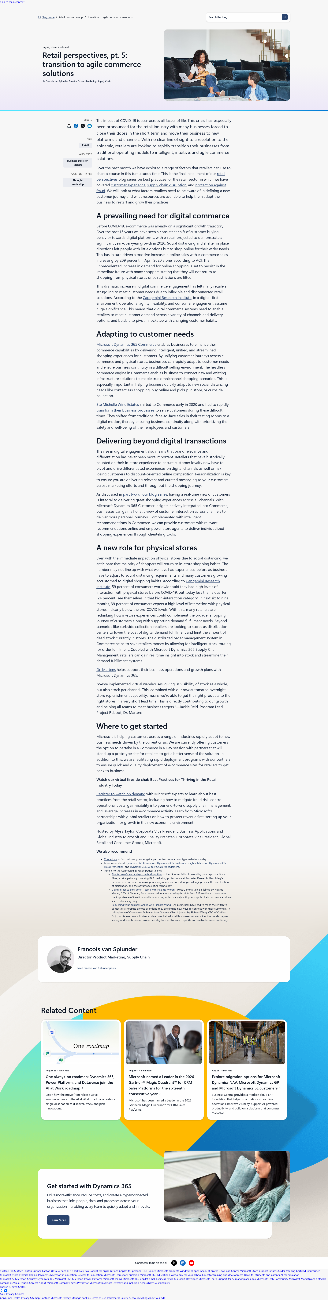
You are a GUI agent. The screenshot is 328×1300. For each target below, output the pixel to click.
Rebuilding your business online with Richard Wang (141, 904)
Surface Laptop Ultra (45, 1270)
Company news (67, 1282)
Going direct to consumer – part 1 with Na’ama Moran (143, 889)
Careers (33, 1282)
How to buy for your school (185, 1274)
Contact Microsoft (51, 1297)
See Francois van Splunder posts (96, 967)
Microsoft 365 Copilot (135, 1278)
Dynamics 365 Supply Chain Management (154, 866)
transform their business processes (125, 410)
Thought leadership (78, 182)
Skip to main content (12, 1)
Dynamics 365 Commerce (141, 863)
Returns (273, 1270)
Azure (170, 1278)
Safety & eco (128, 1297)
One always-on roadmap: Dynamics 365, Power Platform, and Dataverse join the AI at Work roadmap (80, 1082)
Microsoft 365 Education (154, 1274)
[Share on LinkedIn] (89, 126)
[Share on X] (82, 126)
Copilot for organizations (104, 1270)
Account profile (209, 1270)
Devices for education (90, 1274)
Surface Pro (6, 1270)
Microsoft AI (7, 1278)
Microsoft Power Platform (87, 1278)
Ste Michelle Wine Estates (117, 404)
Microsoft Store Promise (14, 1274)
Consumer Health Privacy (14, 1297)
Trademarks (113, 1297)
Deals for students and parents (262, 1274)
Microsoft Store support (254, 1270)
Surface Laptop (23, 1270)
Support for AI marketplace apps (237, 1278)
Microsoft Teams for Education (121, 1274)
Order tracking (286, 1270)
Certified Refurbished (308, 1270)
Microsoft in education (63, 1274)
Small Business (157, 1278)
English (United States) (13, 1286)
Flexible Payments (39, 1274)
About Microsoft (48, 1282)
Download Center (229, 1270)
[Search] (285, 17)
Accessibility (147, 1282)
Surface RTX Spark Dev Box (73, 1270)
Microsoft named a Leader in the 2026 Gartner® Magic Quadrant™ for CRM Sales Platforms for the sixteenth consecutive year (161, 1085)
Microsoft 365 (63, 1278)
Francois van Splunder (57, 81)
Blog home (48, 17)
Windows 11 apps (189, 1270)
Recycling (141, 1297)
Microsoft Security (26, 1278)
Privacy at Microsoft (89, 1282)
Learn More (58, 1220)
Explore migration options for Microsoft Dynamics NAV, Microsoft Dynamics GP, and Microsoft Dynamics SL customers (246, 1082)
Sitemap (35, 1297)
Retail (85, 145)
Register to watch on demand (120, 794)
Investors (106, 1282)
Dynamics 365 (45, 1278)
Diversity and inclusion (126, 1282)
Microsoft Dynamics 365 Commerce (126, 344)
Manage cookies (81, 1297)
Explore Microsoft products (163, 1270)
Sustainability (162, 1282)
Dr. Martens (106, 669)
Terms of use (98, 1297)
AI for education (290, 1274)
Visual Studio (20, 1282)
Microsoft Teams (112, 1278)
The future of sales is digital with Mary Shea (137, 874)
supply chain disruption (166, 185)
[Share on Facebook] (76, 126)
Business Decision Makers (77, 162)
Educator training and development (222, 1274)
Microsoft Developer (186, 1278)
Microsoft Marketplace (302, 1278)
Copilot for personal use (133, 1270)
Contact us (110, 859)
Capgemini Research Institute (167, 297)
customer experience (128, 185)
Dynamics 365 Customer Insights (176, 863)
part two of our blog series (145, 494)
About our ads (156, 1297)
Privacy (67, 1297)
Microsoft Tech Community (272, 1278)
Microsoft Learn (208, 1278)
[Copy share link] (69, 126)
